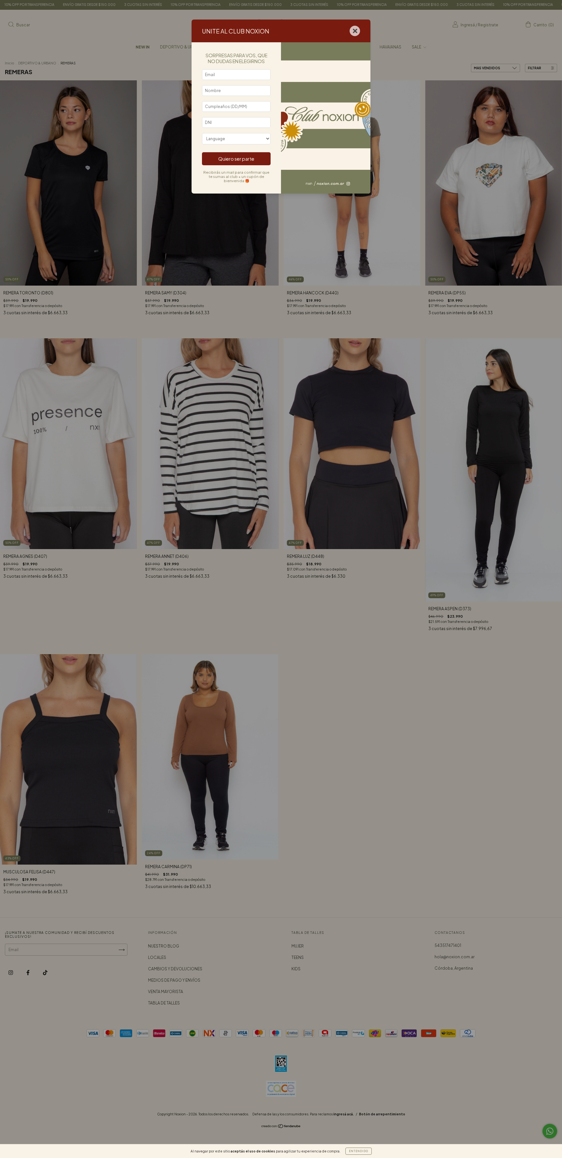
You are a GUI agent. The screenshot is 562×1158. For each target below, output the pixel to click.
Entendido (358, 1151)
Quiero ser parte (236, 159)
